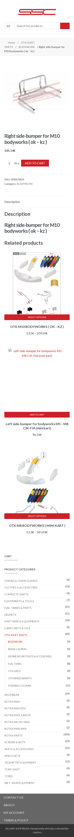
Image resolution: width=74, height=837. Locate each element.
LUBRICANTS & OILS (17, 628)
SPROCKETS (12, 755)
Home (11, 42)
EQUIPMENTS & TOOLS (19, 601)
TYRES (8, 776)
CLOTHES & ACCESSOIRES (21, 587)
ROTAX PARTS (13, 735)
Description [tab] (12, 201)
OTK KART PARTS (15, 635)
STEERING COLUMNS (19, 685)
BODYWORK (27, 47)
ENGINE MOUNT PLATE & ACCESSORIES (29, 656)
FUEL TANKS (14, 663)
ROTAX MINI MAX (15, 728)
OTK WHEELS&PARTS (19, 678)
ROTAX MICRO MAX (17, 722)
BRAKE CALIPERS (17, 649)
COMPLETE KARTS (16, 594)
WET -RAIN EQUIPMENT (19, 782)
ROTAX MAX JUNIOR (17, 715)
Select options (37, 317)
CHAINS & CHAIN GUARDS (21, 580)
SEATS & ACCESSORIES (19, 749)
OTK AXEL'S (14, 671)
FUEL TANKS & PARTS (17, 607)
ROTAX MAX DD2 (15, 708)
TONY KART (12, 769)
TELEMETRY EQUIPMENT (20, 762)
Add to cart (35, 163)
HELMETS (10, 614)
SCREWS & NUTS (14, 742)
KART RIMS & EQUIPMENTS (21, 621)
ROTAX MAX (12, 701)
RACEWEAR (11, 694)
